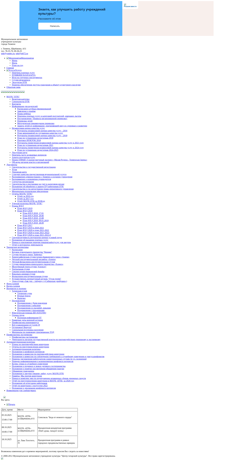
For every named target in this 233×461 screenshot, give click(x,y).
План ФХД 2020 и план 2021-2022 (33, 230)
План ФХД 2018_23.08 (33, 218)
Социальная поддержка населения (27, 330)
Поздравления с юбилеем (29, 305)
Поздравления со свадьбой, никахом (34, 308)
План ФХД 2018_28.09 (33, 223)
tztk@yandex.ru (8, 53)
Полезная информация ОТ (29, 318)
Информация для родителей (25, 106)
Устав (14, 169)
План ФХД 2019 (24, 208)
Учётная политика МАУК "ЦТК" (27, 203)
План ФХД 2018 (24, 211)
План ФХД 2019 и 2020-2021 (30, 228)
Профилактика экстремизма (19, 335)
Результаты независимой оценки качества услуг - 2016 (42, 131)
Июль (14, 63)
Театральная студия (21, 269)
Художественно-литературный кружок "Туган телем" (36, 279)
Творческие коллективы (17, 247)
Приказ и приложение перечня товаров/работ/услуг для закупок (41, 242)
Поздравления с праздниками (30, 310)
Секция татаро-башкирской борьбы (28, 271)
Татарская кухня (19, 291)
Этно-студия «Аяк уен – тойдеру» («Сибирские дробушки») (39, 281)
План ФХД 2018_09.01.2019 (36, 220)
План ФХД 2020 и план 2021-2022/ (33, 233)
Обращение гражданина (23, 371)
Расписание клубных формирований (34, 109)
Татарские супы (24, 293)
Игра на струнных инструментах (27, 77)
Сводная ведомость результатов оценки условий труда (37, 237)
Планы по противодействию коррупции (30, 344)
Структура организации (23, 182)
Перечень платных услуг (23, 73)
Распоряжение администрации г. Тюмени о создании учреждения (42, 177)
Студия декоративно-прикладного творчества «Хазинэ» (37, 264)
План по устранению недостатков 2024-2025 (37, 150)
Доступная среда (19, 152)
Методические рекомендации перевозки (35, 123)
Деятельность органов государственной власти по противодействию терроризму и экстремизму (56, 339)
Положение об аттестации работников (29, 383)
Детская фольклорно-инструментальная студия (33, 262)
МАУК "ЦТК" (13, 97)
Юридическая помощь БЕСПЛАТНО (29, 313)
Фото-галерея (12, 284)
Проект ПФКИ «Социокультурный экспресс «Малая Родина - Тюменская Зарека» (49, 160)
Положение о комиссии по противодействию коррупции (38, 354)
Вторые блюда (23, 296)
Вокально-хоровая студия (23, 274)
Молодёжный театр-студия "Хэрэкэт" (29, 267)
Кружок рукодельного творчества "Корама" (32, 252)
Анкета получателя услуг (23, 157)
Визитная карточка (20, 99)
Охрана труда (18, 315)
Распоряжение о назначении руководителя (31, 179)
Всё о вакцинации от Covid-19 (26, 325)
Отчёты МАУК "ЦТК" (22, 194)
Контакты (16, 104)
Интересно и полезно (16, 288)
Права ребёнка (24, 114)
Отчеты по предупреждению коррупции (30, 347)
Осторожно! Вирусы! (22, 327)
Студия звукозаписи (21, 80)
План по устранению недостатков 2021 (35, 145)
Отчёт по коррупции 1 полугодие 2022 (30, 386)
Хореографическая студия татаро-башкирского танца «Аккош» (41, 257)
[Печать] (10, 404)
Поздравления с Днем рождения (32, 303)
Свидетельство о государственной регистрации (34, 167)
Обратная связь (13, 87)
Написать (55, 26)
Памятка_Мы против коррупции (27, 376)
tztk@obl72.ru (22, 53)
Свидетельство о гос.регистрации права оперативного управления (42, 189)
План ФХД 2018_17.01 (33, 213)
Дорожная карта (19, 172)
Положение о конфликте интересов (28, 352)
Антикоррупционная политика (20, 342)
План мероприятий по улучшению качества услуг (40, 133)
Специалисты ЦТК (21, 101)
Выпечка (21, 298)
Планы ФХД (18, 206)
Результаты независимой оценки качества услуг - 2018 (42, 135)
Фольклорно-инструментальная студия (30, 276)
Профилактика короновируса (25, 322)
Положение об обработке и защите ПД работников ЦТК (38, 186)
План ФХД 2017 (24, 225)
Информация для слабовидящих (21, 390)
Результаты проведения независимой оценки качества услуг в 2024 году (50, 148)
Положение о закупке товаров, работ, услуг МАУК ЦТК (38, 373)
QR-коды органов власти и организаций (30, 162)
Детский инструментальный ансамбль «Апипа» (34, 259)
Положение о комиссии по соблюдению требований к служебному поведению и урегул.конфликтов (58, 356)
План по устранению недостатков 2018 (35, 138)
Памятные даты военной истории (27, 320)
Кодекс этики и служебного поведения (30, 364)
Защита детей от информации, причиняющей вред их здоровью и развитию (52, 126)
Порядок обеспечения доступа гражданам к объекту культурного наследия (46, 85)
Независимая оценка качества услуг (28, 128)
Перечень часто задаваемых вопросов (29, 155)
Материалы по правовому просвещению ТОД (33, 332)
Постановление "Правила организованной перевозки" (42, 118)
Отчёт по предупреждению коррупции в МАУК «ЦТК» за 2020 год (43, 381)
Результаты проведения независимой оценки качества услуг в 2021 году (50, 143)
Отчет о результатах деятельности (27, 245)
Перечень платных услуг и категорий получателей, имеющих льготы (49, 116)
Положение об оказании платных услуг (30, 240)
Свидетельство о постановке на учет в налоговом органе (38, 184)
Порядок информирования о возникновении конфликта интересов (42, 361)
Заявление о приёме (26, 111)
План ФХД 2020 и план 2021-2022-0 (34, 235)
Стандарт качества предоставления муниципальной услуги (39, 174)
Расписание (17, 250)
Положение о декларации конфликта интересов (34, 388)
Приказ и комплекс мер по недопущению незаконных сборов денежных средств (49, 378)
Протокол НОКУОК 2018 (29, 140)
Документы (11, 165)
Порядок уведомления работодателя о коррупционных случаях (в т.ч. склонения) (49, 359)
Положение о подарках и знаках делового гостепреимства (39, 366)
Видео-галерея (13, 286)
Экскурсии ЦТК (19, 82)
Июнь (14, 60)
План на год (17, 65)
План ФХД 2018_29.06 (33, 216)
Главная (10, 68)
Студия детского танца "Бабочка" (27, 254)
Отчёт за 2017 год (25, 199)
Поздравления (18, 301)
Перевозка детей (24, 121)
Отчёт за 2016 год (25, 196)
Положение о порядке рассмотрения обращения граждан (38, 369)
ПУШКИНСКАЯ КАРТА (24, 75)
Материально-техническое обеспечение (30, 191)
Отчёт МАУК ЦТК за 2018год (31, 201)
